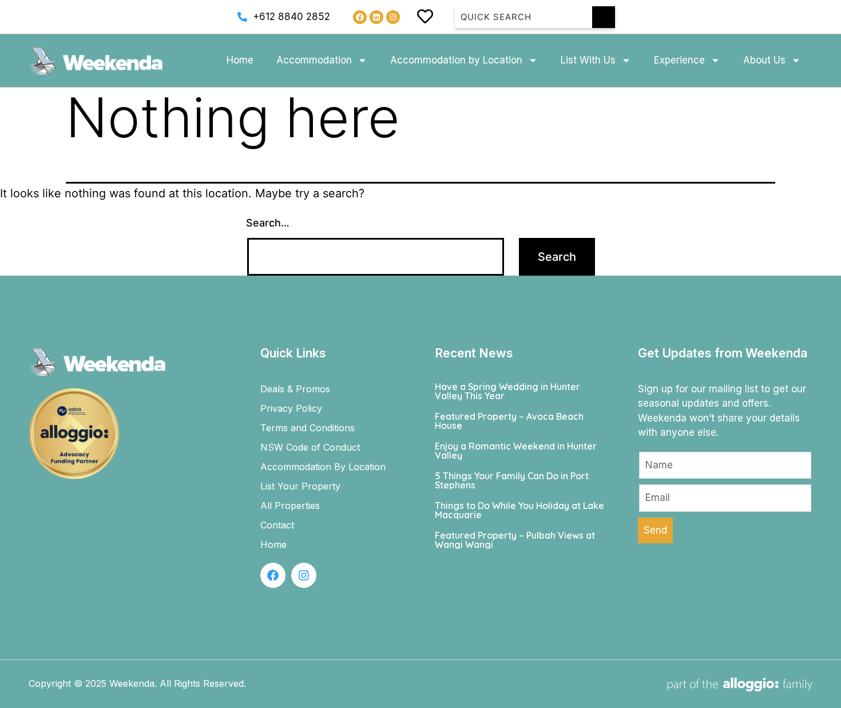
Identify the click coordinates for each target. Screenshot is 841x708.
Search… (267, 223)
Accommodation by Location (456, 60)
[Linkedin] (376, 17)
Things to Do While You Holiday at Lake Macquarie (519, 510)
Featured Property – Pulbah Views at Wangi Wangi (515, 540)
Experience (679, 60)
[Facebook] (360, 17)
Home (240, 60)
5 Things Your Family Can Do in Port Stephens (512, 480)
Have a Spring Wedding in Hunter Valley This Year (507, 391)
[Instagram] (393, 17)
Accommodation (314, 60)
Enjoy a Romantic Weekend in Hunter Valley (516, 450)
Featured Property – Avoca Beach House (509, 421)
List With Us (588, 60)
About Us (764, 60)
